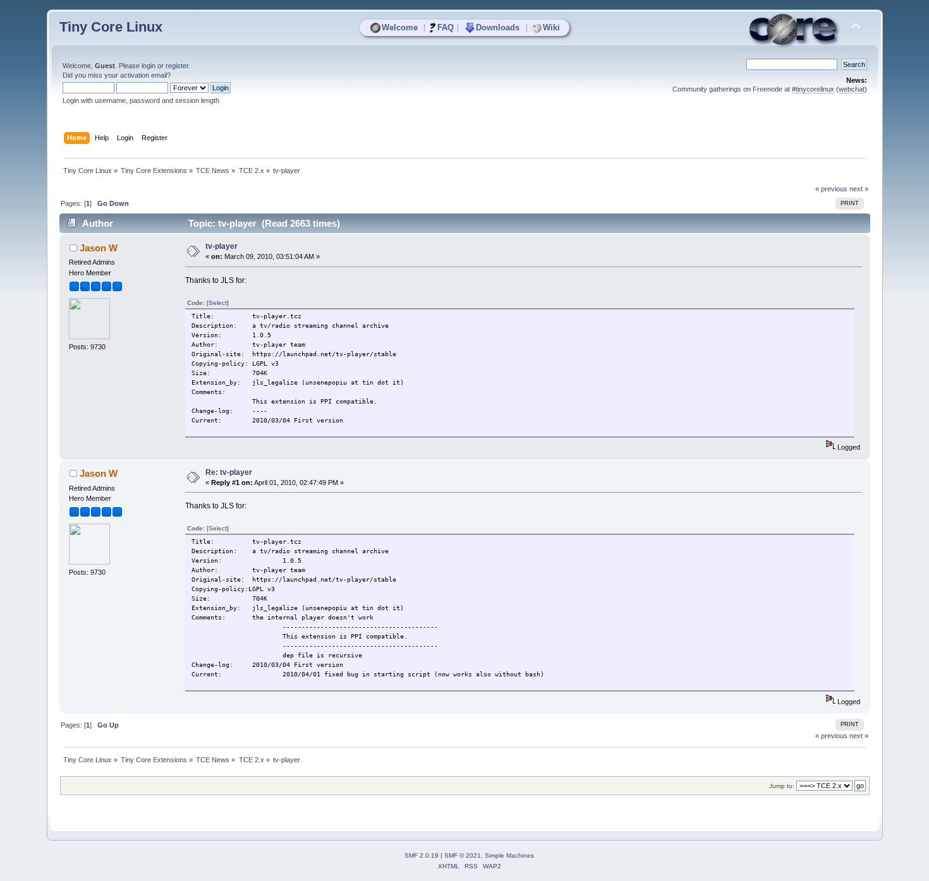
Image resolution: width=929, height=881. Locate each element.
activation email (143, 75)
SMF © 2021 (462, 855)
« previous (831, 189)
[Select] (218, 302)
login (148, 65)
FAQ (445, 27)
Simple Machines (509, 855)
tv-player (221, 246)
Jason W (99, 248)
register (177, 65)
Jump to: (781, 785)
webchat (852, 89)
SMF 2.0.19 (421, 855)
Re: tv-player (228, 472)
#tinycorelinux (813, 89)
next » (858, 189)
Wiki (551, 27)
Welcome (400, 27)
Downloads (497, 27)
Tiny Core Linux (110, 27)
